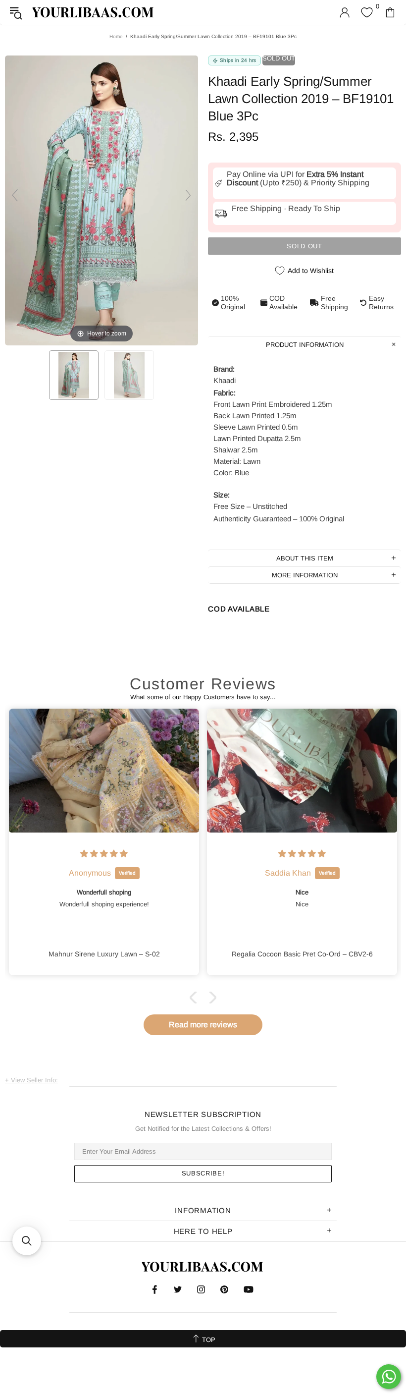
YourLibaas (93, 12)
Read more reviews (203, 1024)
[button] (196, 997)
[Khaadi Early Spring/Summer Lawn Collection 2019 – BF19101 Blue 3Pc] (74, 375)
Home (116, 36)
